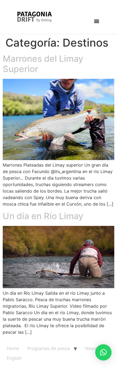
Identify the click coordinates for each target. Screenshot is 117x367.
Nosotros (94, 348)
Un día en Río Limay (43, 216)
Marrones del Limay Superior (43, 63)
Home (13, 348)
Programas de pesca (48, 348)
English (14, 358)
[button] (97, 21)
